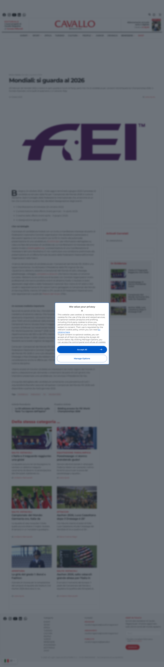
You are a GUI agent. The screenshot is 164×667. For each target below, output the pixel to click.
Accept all (82, 349)
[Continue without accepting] (82, 311)
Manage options (82, 358)
